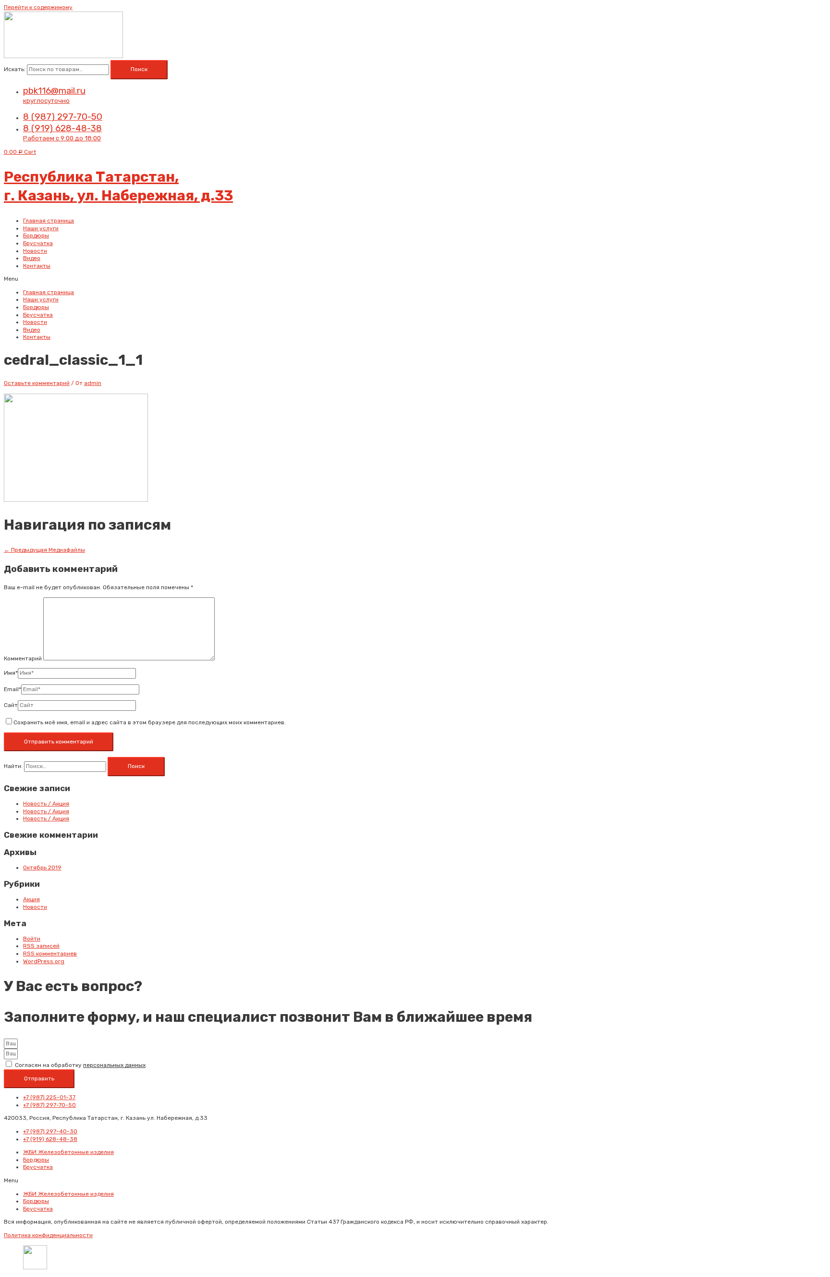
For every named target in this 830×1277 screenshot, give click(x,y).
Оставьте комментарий (37, 383)
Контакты (36, 265)
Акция (31, 899)
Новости (35, 251)
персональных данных (114, 1065)
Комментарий (23, 658)
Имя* (11, 672)
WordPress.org (43, 961)
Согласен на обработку (80, 1065)
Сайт (11, 705)
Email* (12, 689)
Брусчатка (38, 243)
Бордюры (36, 235)
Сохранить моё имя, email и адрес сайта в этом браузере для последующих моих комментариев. (149, 722)
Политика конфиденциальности (48, 1235)
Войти (31, 938)
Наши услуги (41, 228)
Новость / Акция (46, 803)
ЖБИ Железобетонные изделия (68, 1152)
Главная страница (48, 220)
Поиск (139, 69)
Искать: (14, 69)
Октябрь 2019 (42, 867)
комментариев (50, 953)
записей (41, 945)
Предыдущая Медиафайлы (44, 549)
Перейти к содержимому (38, 7)
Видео (31, 258)
